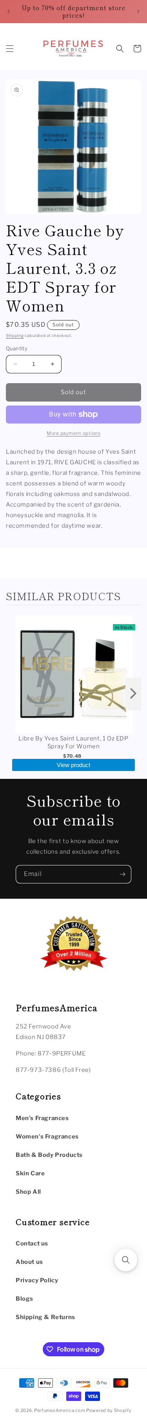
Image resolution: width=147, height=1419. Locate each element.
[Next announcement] (138, 11)
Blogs (24, 1298)
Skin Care (30, 1173)
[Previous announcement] (8, 11)
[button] (9, 48)
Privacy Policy (37, 1280)
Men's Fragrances (42, 1118)
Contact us (32, 1243)
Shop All (28, 1191)
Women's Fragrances (47, 1136)
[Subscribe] (122, 874)
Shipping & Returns (45, 1317)
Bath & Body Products (49, 1154)
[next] (133, 694)
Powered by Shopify (109, 1410)
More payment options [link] (73, 433)
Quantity (16, 348)
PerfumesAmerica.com (59, 1410)
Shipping (15, 335)
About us (29, 1261)
